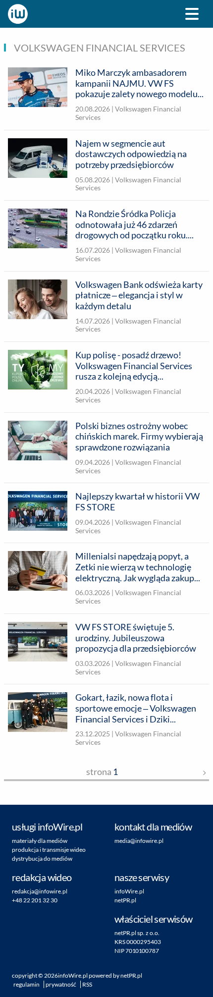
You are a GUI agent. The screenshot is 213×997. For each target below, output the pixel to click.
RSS (87, 984)
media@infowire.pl (138, 840)
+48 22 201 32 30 (34, 900)
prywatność (61, 984)
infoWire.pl (129, 891)
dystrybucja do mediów (42, 858)
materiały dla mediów (39, 840)
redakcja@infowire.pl (39, 891)
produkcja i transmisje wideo (49, 849)
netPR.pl (125, 900)
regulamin (26, 984)
